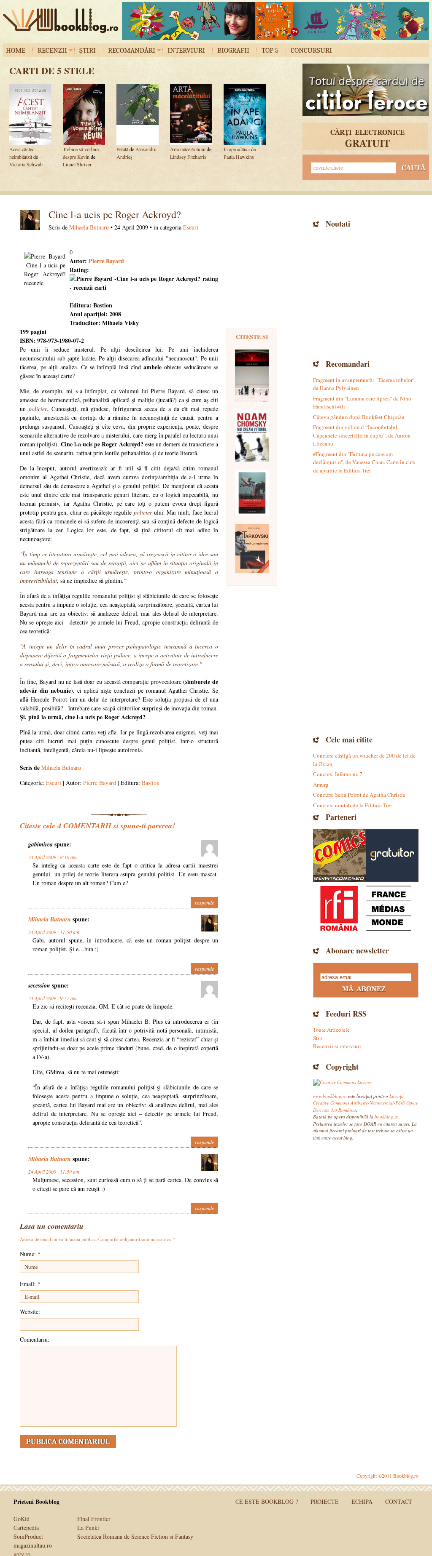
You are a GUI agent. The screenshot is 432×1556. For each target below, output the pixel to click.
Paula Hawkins (239, 156)
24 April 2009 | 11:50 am (53, 932)
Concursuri (311, 50)
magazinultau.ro (33, 1545)
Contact (398, 1501)
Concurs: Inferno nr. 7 (337, 774)
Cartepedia (26, 1528)
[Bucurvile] (275, 21)
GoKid (22, 1519)
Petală (122, 149)
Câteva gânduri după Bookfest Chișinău (359, 417)
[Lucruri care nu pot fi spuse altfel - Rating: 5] (252, 492)
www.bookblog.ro (330, 1096)
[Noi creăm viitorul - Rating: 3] (252, 436)
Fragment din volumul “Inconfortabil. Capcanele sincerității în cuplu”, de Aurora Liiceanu (361, 435)
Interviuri (186, 50)
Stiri (318, 1038)
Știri (87, 50)
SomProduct (28, 1536)
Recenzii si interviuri (337, 1046)
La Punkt (88, 1528)
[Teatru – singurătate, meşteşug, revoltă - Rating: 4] (252, 376)
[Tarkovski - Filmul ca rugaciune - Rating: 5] (252, 548)
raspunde (204, 902)
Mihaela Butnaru (89, 227)
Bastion (150, 783)
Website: (30, 1312)
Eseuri (190, 227)
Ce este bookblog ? (266, 1501)
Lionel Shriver (77, 164)
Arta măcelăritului (188, 149)
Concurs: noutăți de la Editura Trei (352, 805)
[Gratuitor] (392, 855)
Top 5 (270, 50)
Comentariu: (34, 1339)
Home (15, 50)
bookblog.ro (63, 20)
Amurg (321, 784)
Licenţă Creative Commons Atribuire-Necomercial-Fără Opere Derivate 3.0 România (365, 1103)
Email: (30, 1284)
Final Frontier (94, 1519)
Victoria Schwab (26, 164)
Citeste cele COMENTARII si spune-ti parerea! (97, 825)
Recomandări (131, 50)
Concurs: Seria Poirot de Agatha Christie (359, 794)
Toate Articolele (331, 1029)
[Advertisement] (365, 292)
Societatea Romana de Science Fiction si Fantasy (135, 1536)
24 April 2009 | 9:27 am (52, 998)
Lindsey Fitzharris (188, 156)
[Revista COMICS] (339, 855)
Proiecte (324, 1501)
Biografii (233, 50)
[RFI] (365, 908)
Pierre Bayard (106, 260)
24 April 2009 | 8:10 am (52, 857)
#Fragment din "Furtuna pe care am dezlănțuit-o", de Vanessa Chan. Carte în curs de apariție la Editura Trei (364, 462)
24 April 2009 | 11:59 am (53, 1171)
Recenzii (52, 50)
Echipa (362, 1501)
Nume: (30, 1254)
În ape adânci (237, 149)
